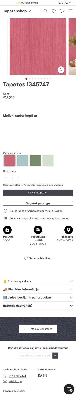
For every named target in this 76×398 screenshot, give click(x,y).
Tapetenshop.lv (17, 11)
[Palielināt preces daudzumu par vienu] (18, 178)
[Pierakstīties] (55, 356)
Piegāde (27, 184)
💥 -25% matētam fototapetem (28, 3)
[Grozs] (62, 11)
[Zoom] (61, 69)
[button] (9, 160)
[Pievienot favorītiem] (68, 128)
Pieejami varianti (12, 153)
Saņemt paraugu (38, 203)
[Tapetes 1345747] (38, 133)
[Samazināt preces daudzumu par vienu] (6, 178)
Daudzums (9, 171)
